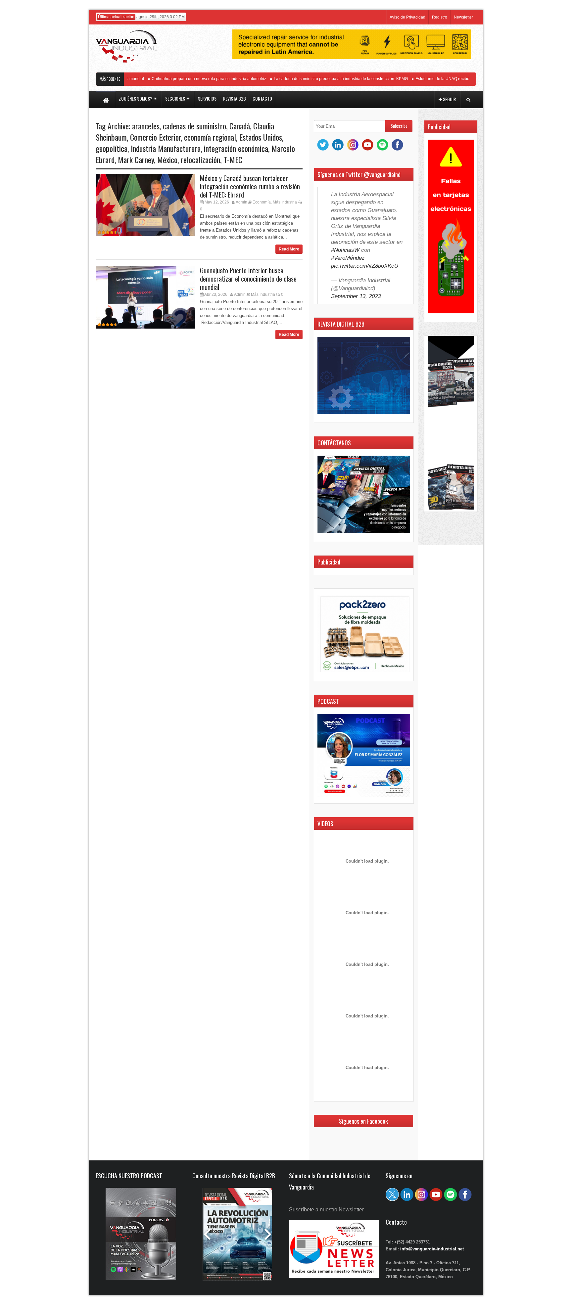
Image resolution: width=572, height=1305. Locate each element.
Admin (241, 202)
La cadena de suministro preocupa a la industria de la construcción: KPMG (327, 78)
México (167, 159)
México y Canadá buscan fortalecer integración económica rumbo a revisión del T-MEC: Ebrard (250, 186)
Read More (289, 249)
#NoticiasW (345, 250)
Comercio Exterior (155, 137)
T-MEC (232, 159)
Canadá (239, 126)
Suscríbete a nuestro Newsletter (326, 1209)
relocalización (200, 159)
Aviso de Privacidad (407, 17)
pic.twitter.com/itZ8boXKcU (364, 266)
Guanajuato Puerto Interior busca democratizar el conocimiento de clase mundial (248, 278)
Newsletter (463, 17)
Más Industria (285, 202)
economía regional (210, 137)
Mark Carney (136, 159)
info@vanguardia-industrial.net (432, 1248)
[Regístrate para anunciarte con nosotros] (334, 1276)
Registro (439, 17)
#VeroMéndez (348, 258)
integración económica (236, 148)
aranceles (146, 126)
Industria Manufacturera (166, 148)
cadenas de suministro (194, 126)
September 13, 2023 (356, 296)
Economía (262, 202)
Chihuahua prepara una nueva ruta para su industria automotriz (194, 78)
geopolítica (111, 148)
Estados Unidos (260, 137)
